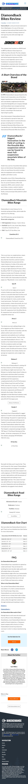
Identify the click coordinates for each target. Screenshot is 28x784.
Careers (3, 759)
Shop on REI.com (14, 698)
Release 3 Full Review (14, 402)
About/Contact (5, 761)
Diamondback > (5, 609)
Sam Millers (4, 22)
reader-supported (16, 7)
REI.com (14, 641)
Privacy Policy (15, 734)
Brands (3, 752)
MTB (3, 747)
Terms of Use (7, 734)
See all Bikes (14, 516)
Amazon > (4, 605)
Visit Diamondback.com (14, 706)
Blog (3, 756)
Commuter (4, 750)
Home (3, 743)
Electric (3, 745)
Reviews (4, 754)
